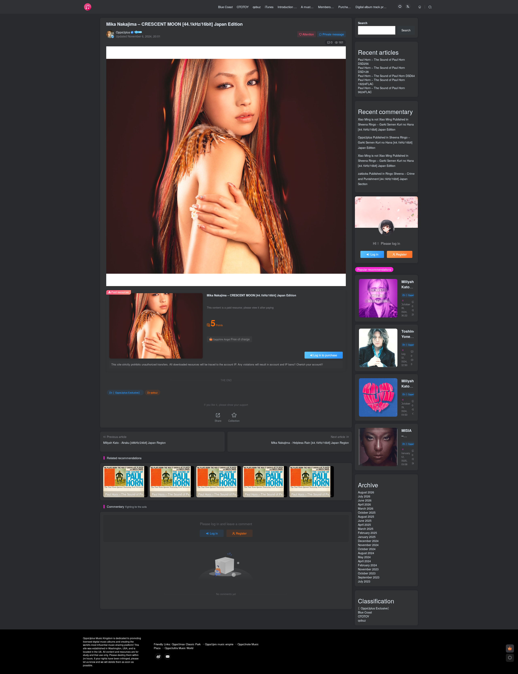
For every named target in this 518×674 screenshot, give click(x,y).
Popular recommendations (374, 269)
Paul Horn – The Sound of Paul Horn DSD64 (386, 76)
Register (241, 533)
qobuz (154, 392)
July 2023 (364, 581)
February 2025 (367, 533)
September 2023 (368, 577)
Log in (214, 533)
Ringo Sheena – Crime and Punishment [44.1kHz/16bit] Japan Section (386, 178)
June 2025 (365, 521)
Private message (333, 34)
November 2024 (368, 545)
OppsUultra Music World (179, 648)
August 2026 (366, 492)
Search (362, 23)
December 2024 (368, 541)
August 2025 (366, 516)
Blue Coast (365, 612)
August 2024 (366, 553)
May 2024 (364, 557)
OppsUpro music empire (219, 644)
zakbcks (363, 173)
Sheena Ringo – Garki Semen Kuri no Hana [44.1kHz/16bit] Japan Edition (385, 142)
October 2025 (367, 512)
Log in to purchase (325, 355)
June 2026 (365, 500)
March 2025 (365, 529)
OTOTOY (363, 616)
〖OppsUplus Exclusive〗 (127, 392)
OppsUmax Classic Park (186, 644)
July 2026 (364, 496)
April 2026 (364, 504)
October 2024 (367, 549)
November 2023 (368, 569)
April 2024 (364, 561)
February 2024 (367, 565)
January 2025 (367, 537)
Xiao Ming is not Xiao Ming (375, 119)
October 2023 (367, 573)
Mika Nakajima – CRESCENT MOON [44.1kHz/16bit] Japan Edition (174, 24)
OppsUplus (123, 32)
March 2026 (365, 508)
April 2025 (364, 525)
